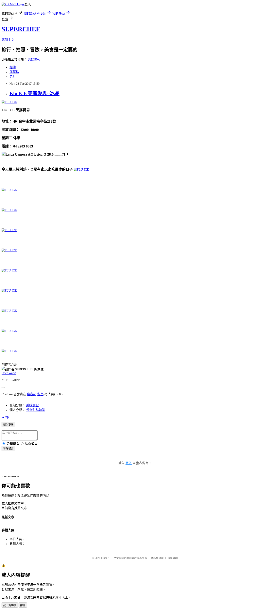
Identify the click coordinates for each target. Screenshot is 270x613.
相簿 (12, 67)
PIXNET (105, 558)
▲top (5, 417)
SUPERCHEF (21, 29)
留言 (40, 394)
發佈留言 (8, 448)
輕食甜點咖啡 (35, 410)
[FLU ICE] (9, 102)
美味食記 (32, 405)
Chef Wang (9, 373)
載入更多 (8, 424)
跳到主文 (8, 39)
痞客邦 (31, 394)
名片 (12, 76)
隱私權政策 (157, 558)
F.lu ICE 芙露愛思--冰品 (34, 93)
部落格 (14, 72)
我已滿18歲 (9, 605)
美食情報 (34, 59)
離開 (22, 605)
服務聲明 (172, 558)
